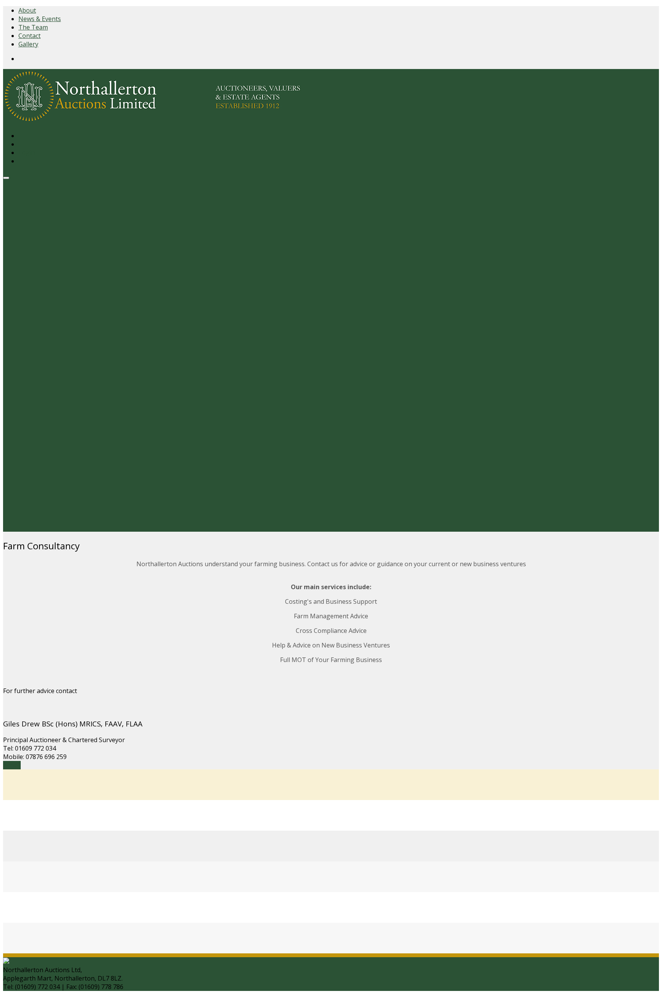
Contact (29, 35)
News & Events (39, 19)
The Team (33, 27)
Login (26, 152)
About (27, 10)
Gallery (28, 44)
